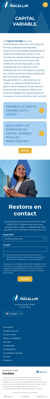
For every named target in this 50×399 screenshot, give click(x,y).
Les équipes (9, 345)
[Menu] (45, 4)
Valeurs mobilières (12, 338)
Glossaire (7, 360)
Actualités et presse (12, 353)
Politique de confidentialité (13, 268)
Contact (7, 356)
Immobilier (8, 327)
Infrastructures (10, 331)
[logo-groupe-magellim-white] (15, 4)
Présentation (9, 349)
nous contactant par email (22, 266)
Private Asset (9, 334)
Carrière (7, 342)
